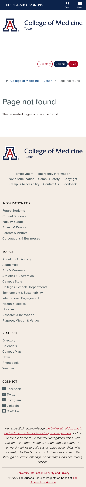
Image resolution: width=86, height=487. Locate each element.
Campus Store (12, 282)
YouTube (13, 411)
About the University (16, 259)
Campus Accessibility (24, 184)
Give (73, 64)
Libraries (8, 309)
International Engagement (20, 298)
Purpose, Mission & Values (20, 321)
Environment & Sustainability (22, 293)
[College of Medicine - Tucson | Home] (43, 25)
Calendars (9, 346)
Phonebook (10, 363)
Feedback (70, 184)
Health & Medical (14, 304)
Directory (45, 64)
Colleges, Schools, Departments (24, 287)
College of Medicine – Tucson (31, 81)
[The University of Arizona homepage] (23, 5)
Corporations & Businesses (21, 239)
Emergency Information (53, 174)
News (6, 357)
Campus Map (11, 352)
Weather (8, 368)
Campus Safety (49, 179)
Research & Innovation (18, 315)
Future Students (13, 211)
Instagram (14, 400)
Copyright (70, 179)
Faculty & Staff (12, 222)
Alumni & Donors (14, 227)
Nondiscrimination (21, 179)
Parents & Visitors (14, 233)
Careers (61, 64)
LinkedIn (13, 406)
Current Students (14, 216)
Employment (24, 174)
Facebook (14, 389)
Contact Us (51, 184)
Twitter (11, 395)
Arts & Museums (13, 270)
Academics (10, 265)
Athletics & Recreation (18, 276)
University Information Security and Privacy (43, 473)
